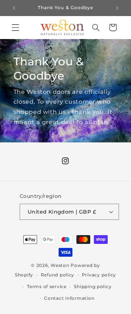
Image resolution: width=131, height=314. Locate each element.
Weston (60, 265)
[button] (15, 27)
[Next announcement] (117, 8)
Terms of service (47, 286)
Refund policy (58, 274)
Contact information (69, 298)
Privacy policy (99, 274)
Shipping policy (92, 286)
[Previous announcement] (14, 8)
